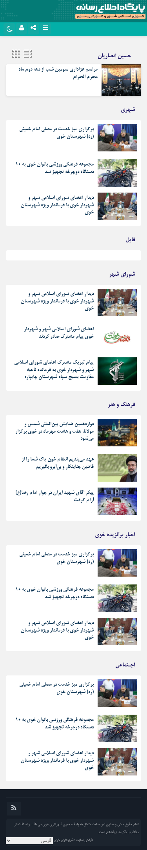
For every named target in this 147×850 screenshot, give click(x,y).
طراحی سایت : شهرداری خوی (73, 840)
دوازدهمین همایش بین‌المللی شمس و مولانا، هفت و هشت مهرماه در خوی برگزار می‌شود (54, 431)
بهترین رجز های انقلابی (115, 257)
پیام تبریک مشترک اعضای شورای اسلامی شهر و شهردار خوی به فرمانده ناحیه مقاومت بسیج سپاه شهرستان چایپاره (54, 370)
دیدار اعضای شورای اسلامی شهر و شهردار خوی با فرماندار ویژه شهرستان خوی (57, 205)
